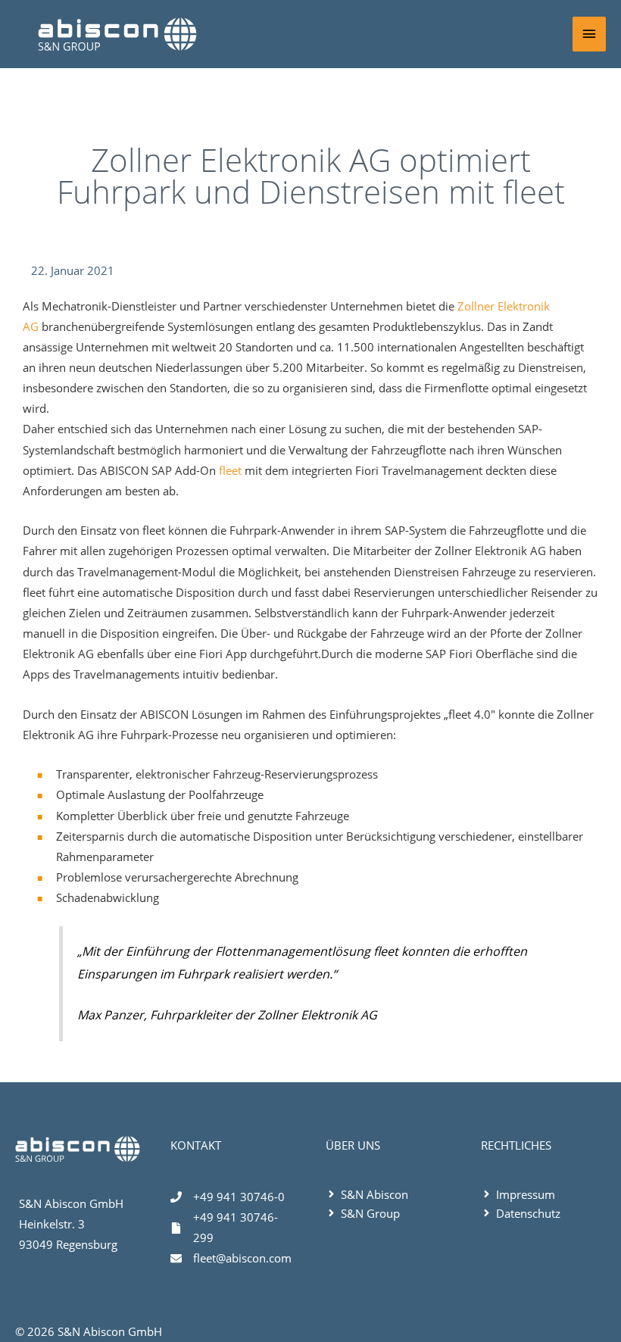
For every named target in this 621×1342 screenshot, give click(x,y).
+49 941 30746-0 (239, 1196)
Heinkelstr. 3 (52, 1223)
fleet (230, 470)
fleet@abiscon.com (242, 1258)
